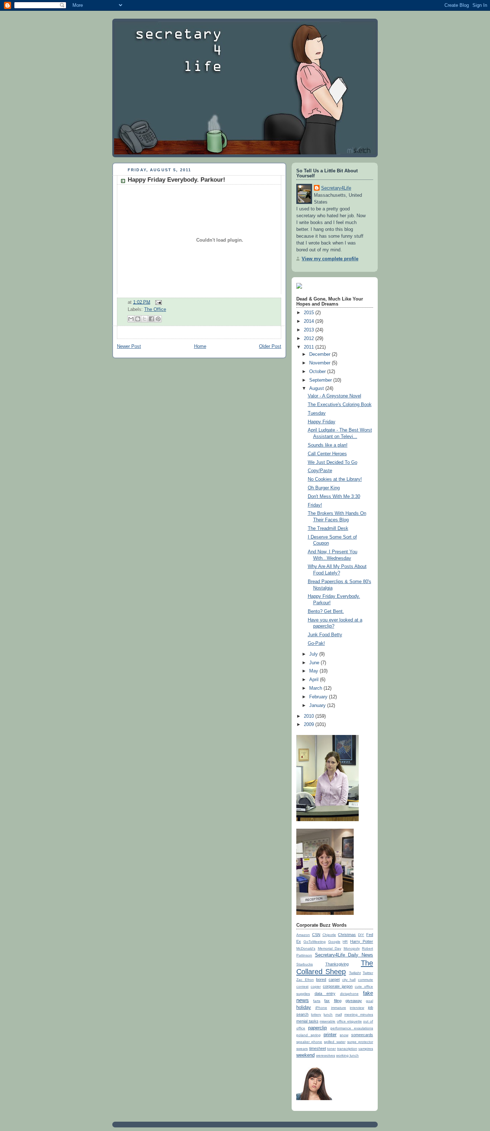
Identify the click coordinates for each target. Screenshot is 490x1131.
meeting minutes (358, 1014)
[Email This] (131, 318)
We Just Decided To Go (332, 462)
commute (365, 980)
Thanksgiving (337, 964)
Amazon (303, 935)
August (317, 388)
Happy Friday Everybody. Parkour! (176, 179)
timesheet (317, 1048)
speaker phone (309, 1042)
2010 (309, 716)
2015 (309, 312)
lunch (328, 1014)
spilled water (334, 1042)
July (314, 654)
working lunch (347, 1055)
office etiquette (349, 1021)
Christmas (347, 934)
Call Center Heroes (327, 453)
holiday (303, 1007)
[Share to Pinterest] (158, 318)
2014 (309, 321)
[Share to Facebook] (151, 318)
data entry (325, 993)
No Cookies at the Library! (335, 479)
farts (316, 1001)
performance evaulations (351, 1028)
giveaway (353, 1001)
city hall (349, 980)
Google (334, 942)
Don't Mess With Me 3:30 (334, 496)
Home (200, 346)
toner (331, 1049)
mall (338, 1014)
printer (330, 1034)
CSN (316, 934)
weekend (305, 1055)
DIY (361, 935)
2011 (309, 347)
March (316, 688)
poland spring (308, 1035)
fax (327, 1001)
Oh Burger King (324, 487)
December (320, 354)
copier (316, 986)
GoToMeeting (314, 942)
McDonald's (305, 948)
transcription (347, 1049)
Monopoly (352, 948)
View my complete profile (330, 258)
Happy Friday (321, 421)
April (314, 679)
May (314, 671)
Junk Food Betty (325, 634)
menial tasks (307, 1021)
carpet (334, 979)
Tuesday (317, 413)
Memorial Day (329, 948)
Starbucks (304, 964)
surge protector (360, 1042)
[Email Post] (157, 301)
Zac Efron (305, 980)
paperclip (317, 1027)
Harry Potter (361, 941)
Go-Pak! (316, 643)
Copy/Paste (320, 470)
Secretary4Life (336, 188)
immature (338, 1008)
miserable (327, 1021)
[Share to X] (144, 318)
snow (344, 1035)
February (319, 696)
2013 (309, 329)
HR (345, 942)
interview (357, 1008)
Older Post (270, 346)
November (320, 363)
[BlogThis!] (137, 318)
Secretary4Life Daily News (344, 955)
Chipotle (329, 935)
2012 (309, 338)
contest (302, 986)
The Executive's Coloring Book (340, 404)
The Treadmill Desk (328, 528)
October (318, 371)
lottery (316, 1014)
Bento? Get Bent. (326, 611)
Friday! (315, 505)
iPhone (321, 1008)
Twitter (368, 973)
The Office (155, 309)
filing (337, 1001)
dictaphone (349, 994)
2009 (309, 724)
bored (321, 979)
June (315, 662)
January (318, 705)
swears (302, 1049)
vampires (365, 1049)
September (321, 380)
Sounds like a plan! (328, 445)
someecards (362, 1035)
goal (369, 1001)
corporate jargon (338, 986)
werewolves (325, 1055)
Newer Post (129, 346)
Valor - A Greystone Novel (334, 396)
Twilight (355, 973)
